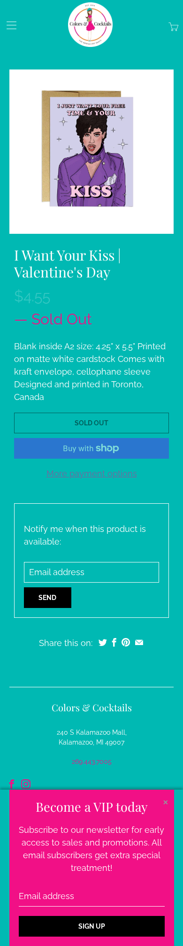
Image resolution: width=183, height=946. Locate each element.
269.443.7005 (92, 761)
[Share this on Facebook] (114, 642)
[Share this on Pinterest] (125, 642)
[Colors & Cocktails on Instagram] (25, 784)
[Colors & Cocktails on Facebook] (11, 784)
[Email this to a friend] (139, 642)
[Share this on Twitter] (102, 642)
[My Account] (8, 25)
